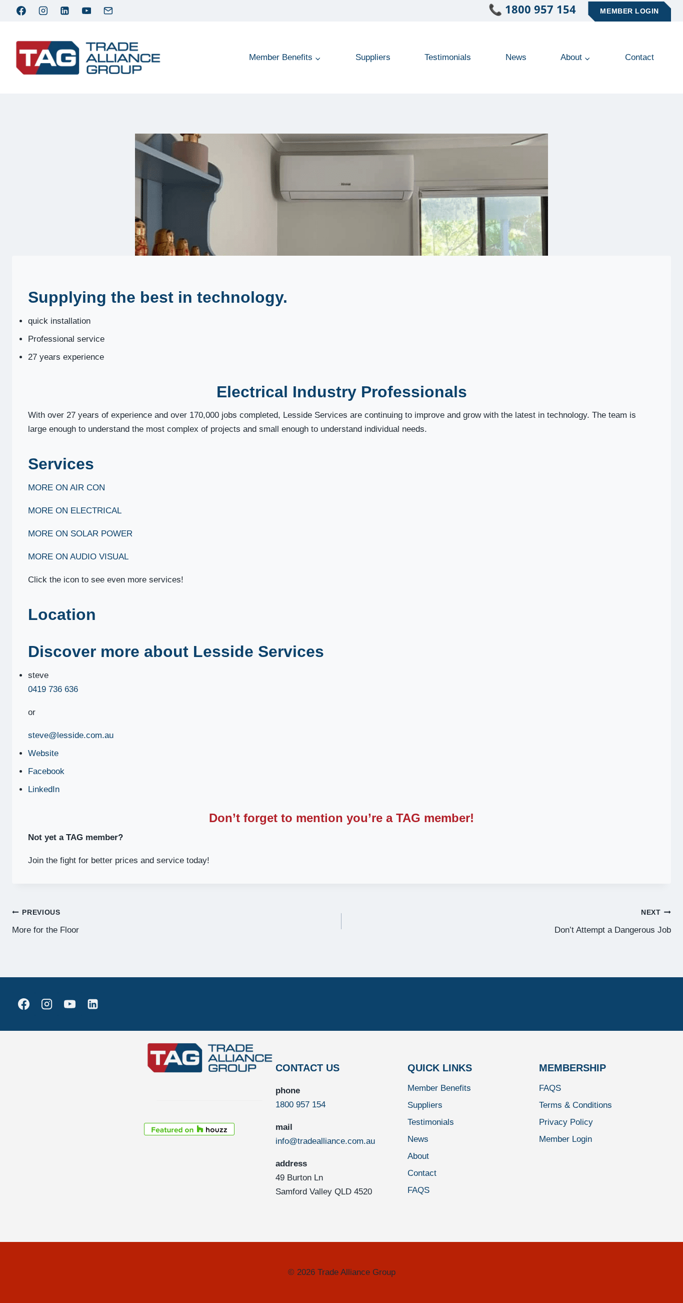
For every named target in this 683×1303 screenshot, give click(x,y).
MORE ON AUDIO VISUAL (78, 556)
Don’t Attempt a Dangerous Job (612, 922)
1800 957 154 (301, 1104)
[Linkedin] (65, 11)
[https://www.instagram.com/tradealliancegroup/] (46, 1003)
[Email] (108, 11)
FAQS (419, 1190)
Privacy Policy (566, 1122)
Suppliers (373, 57)
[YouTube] (86, 11)
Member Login (629, 11)
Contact (639, 57)
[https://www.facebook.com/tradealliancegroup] (23, 1003)
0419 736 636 (53, 689)
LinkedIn (44, 789)
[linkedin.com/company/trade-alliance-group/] (93, 1003)
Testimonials (447, 57)
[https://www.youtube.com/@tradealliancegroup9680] (69, 1003)
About (418, 1156)
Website (43, 753)
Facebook (46, 771)
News (516, 57)
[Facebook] (21, 11)
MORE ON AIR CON (66, 487)
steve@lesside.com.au (71, 735)
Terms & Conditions (575, 1105)
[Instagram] (43, 11)
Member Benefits (439, 1088)
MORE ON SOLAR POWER (80, 533)
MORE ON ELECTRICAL (75, 510)
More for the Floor (45, 922)
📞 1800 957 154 (538, 9)
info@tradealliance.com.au (325, 1141)
